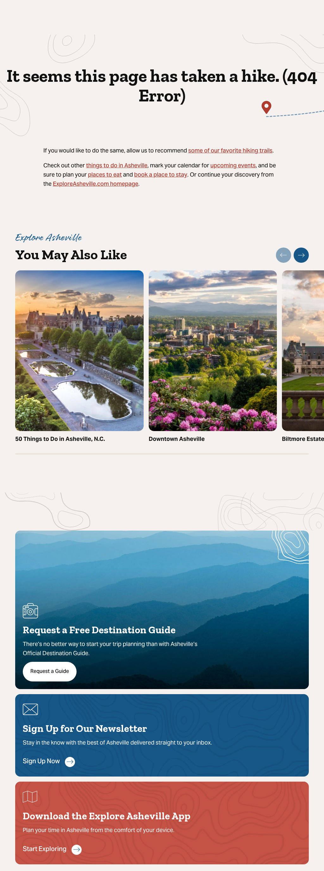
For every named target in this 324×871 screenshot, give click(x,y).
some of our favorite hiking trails (230, 151)
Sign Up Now (41, 762)
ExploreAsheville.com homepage (95, 184)
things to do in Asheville (116, 166)
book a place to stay (160, 175)
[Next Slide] (301, 255)
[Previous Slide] (283, 255)
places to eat (105, 175)
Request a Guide (49, 671)
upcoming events (233, 166)
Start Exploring (44, 849)
